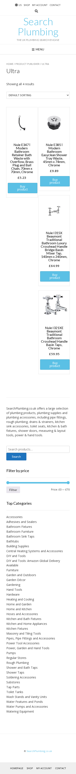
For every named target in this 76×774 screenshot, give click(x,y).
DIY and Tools (16, 556)
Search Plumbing (38, 26)
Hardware (13, 594)
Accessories (14, 517)
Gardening (13, 585)
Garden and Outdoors (21, 575)
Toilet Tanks (14, 692)
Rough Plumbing (17, 663)
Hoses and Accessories (22, 614)
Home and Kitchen (19, 609)
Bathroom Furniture (20, 531)
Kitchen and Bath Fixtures (23, 619)
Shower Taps (15, 672)
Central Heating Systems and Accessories (34, 551)
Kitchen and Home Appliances (26, 624)
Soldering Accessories (21, 677)
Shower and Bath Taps (22, 668)
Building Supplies (17, 546)
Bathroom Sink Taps (20, 536)
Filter (13, 490)
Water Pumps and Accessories (27, 707)
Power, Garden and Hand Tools (27, 648)
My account (40, 5)
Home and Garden (18, 604)
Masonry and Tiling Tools (23, 633)
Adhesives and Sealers (21, 522)
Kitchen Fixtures (17, 629)
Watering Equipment (20, 711)
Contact (55, 5)
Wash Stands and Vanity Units (26, 697)
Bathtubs (12, 541)
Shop (27, 5)
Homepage (16, 768)
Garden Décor (16, 580)
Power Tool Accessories (22, 643)
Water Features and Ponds (24, 702)
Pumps (11, 653)
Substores (13, 682)
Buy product (22, 187)
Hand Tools (14, 590)
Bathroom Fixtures (19, 527)
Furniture (12, 570)
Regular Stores (16, 658)
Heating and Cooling (20, 599)
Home (9, 63)
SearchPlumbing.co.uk (39, 751)
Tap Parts (13, 687)
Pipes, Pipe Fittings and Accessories (30, 638)
